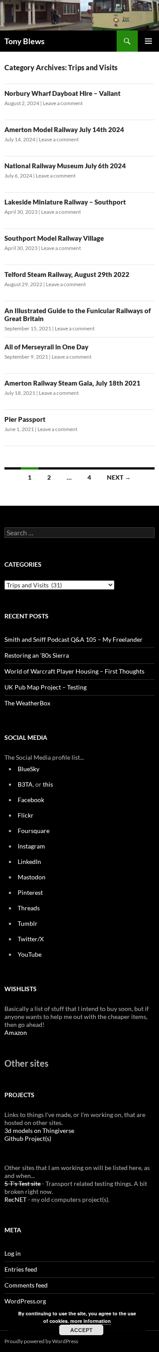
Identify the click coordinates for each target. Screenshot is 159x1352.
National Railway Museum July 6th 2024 (65, 166)
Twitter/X (31, 939)
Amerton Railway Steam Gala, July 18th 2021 (72, 383)
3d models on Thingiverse (39, 1130)
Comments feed (26, 1285)
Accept (81, 1330)
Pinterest (30, 892)
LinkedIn (29, 861)
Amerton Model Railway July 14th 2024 (64, 129)
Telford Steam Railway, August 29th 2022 (66, 274)
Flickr (26, 815)
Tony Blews (24, 41)
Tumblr (28, 923)
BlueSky (28, 769)
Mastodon (31, 877)
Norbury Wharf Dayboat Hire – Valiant (62, 93)
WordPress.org (25, 1301)
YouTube (30, 954)
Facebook (31, 799)
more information (90, 1321)
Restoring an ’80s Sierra (36, 655)
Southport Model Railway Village (54, 238)
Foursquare (33, 830)
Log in (12, 1253)
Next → (119, 477)
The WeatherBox (27, 703)
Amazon (15, 1032)
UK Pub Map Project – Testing (45, 687)
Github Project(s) (27, 1138)
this (48, 784)
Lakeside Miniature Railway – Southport (65, 202)
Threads (29, 908)
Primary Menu (148, 41)
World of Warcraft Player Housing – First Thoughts (74, 671)
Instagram (31, 846)
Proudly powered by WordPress (41, 1341)
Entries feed (20, 1269)
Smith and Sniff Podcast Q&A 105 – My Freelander (73, 639)
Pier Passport (24, 419)
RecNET (15, 1199)
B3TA (25, 784)
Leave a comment (63, 103)
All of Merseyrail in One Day (46, 347)
